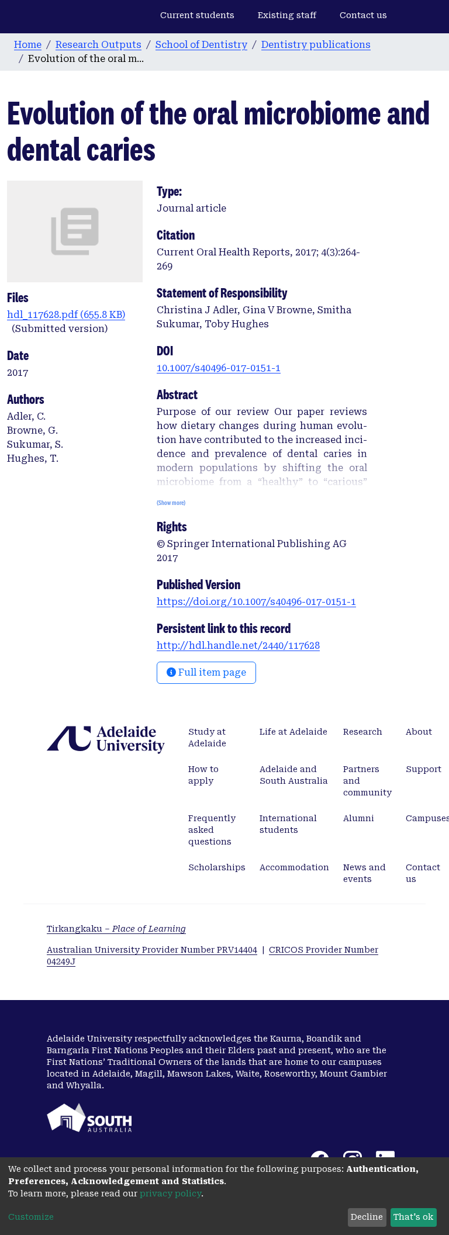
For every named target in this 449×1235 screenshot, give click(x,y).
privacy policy (170, 1193)
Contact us (363, 15)
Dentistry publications (316, 44)
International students (288, 824)
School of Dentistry (201, 44)
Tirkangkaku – (116, 928)
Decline (367, 1217)
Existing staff (287, 15)
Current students (197, 15)
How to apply (203, 775)
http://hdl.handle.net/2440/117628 (238, 645)
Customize (31, 1217)
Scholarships (217, 867)
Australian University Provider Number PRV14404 (152, 949)
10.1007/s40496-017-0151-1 (219, 367)
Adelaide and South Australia (294, 775)
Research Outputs (98, 44)
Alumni (358, 818)
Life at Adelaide (293, 731)
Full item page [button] (211, 672)
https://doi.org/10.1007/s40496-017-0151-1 (256, 601)
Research (362, 731)
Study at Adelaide (207, 737)
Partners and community (367, 780)
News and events (364, 873)
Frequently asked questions (212, 830)
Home (28, 44)
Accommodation (294, 867)
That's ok (413, 1217)
